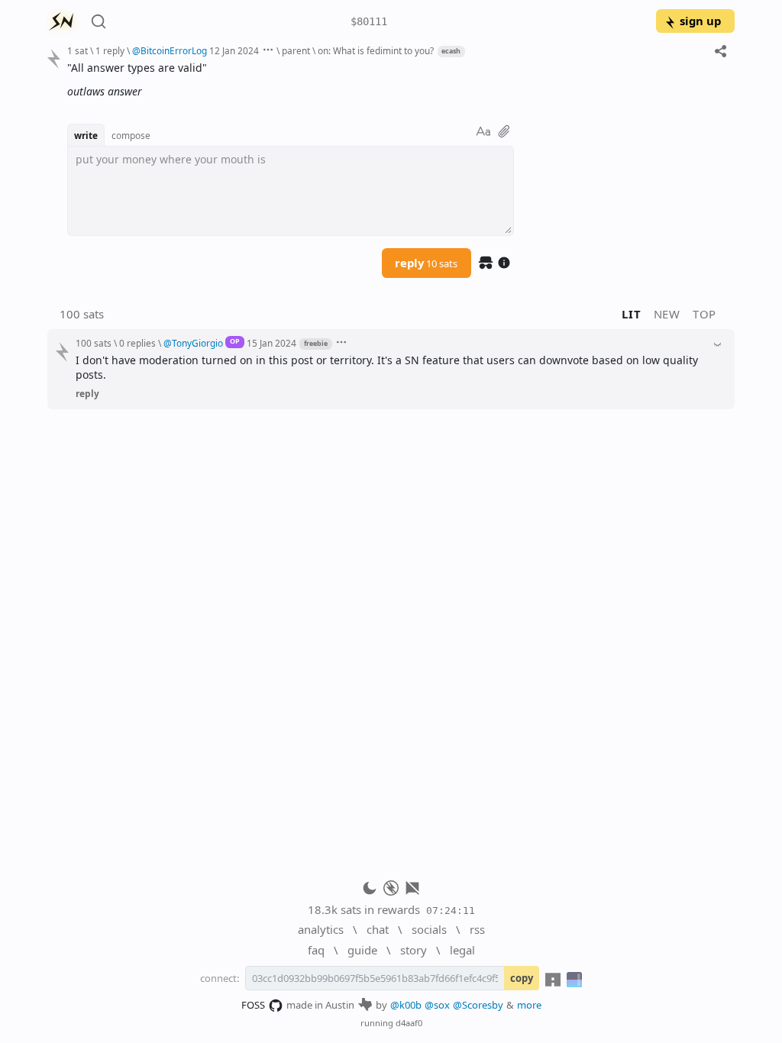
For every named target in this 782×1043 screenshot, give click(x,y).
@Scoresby (478, 1005)
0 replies (137, 343)
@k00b (406, 1005)
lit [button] (631, 313)
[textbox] (395, 79)
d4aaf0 (409, 1022)
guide (362, 949)
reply (426, 262)
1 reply (109, 50)
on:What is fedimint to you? (377, 50)
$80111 (369, 21)
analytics (321, 929)
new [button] (667, 313)
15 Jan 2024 (271, 343)
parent (296, 50)
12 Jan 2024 (234, 50)
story (413, 949)
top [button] (704, 313)
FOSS (253, 1005)
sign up (700, 20)
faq (316, 949)
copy (521, 978)
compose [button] (130, 135)
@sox (437, 1005)
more (529, 1005)
